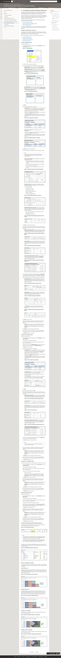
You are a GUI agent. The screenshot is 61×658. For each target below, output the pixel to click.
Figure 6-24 (26, 612)
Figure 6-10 (32, 241)
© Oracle (15, 656)
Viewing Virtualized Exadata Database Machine (30, 23)
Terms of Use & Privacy (34, 656)
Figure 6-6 (39, 158)
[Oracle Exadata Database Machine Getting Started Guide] (1, 14)
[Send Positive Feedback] (59, 653)
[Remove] (29, 1)
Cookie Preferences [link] (40, 656)
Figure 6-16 (32, 371)
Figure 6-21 (27, 546)
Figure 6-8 (35, 209)
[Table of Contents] (1, 10)
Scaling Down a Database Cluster (28, 39)
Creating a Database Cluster (27, 36)
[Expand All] (1, 12)
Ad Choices (45, 656)
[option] (55, 12)
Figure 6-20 (37, 525)
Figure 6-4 (26, 116)
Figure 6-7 (36, 185)
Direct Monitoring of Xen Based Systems (32, 17)
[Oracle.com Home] (2, 1)
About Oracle (18, 656)
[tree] (10, 19)
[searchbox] (44, 1)
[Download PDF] (1, 16)
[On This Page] (60, 10)
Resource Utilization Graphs (27, 24)
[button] (4, 1)
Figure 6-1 (29, 46)
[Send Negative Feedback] (57, 653)
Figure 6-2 (35, 72)
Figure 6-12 (32, 278)
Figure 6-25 (26, 631)
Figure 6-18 (32, 405)
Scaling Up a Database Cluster (27, 38)
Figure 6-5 (26, 136)
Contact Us (22, 656)
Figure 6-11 (39, 255)
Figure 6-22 (26, 569)
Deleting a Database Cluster (27, 40)
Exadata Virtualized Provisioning (27, 22)
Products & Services (27, 656)
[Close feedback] (48, 653)
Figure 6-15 (26, 358)
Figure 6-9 (41, 231)
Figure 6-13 (38, 294)
